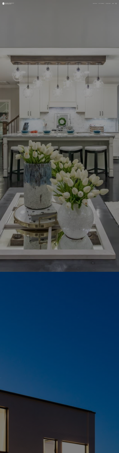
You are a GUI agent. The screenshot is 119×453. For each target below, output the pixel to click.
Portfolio (95, 3)
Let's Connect (101, 3)
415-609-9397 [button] (108, 3)
